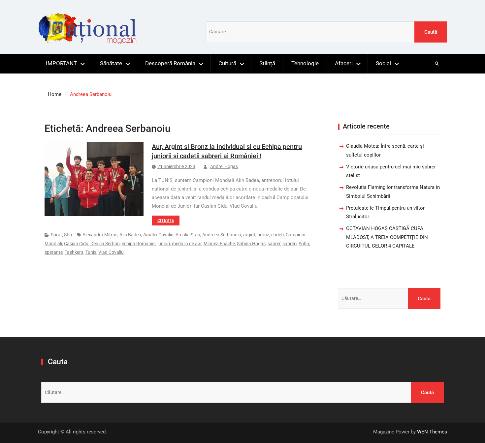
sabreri (289, 243)
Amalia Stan (188, 234)
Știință (267, 63)
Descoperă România (170, 63)
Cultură (227, 63)
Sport (56, 234)
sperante (54, 252)
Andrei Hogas (224, 166)
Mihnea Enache (219, 243)
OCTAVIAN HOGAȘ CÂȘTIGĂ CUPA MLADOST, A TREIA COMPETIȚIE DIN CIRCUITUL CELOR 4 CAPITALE (387, 237)
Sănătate (111, 63)
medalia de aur (187, 243)
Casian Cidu (76, 243)
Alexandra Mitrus (99, 234)
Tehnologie (305, 63)
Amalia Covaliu (158, 234)
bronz (263, 234)
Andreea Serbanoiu (221, 234)
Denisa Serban (105, 243)
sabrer (274, 243)
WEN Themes (432, 432)
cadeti (277, 234)
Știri (68, 234)
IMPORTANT (61, 63)
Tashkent (74, 252)
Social (383, 63)
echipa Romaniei (138, 243)
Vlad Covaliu (111, 252)
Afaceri (344, 63)
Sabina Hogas (251, 243)
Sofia (304, 243)
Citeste (165, 220)
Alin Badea (130, 234)
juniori (163, 243)
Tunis (90, 252)
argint (249, 234)
